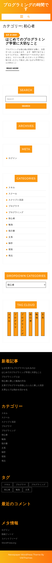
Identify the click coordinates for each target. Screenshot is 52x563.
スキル (12, 187)
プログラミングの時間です (26, 7)
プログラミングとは (11, 376)
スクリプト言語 (16, 200)
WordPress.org (9, 543)
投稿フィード (8, 534)
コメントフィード (10, 538)
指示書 (12, 230)
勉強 (11, 224)
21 (11, 35)
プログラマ (14, 206)
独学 (11, 243)
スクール (13, 193)
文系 (11, 237)
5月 (7, 35)
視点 (11, 255)
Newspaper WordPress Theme (24, 554)
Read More (12, 69)
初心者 (12, 218)
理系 (11, 249)
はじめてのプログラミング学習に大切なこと (25, 41)
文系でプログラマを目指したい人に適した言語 (23, 385)
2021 (14, 35)
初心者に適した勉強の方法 (14, 381)
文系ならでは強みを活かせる (15, 389)
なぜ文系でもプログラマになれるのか (19, 368)
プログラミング (16, 212)
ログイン (13, 158)
